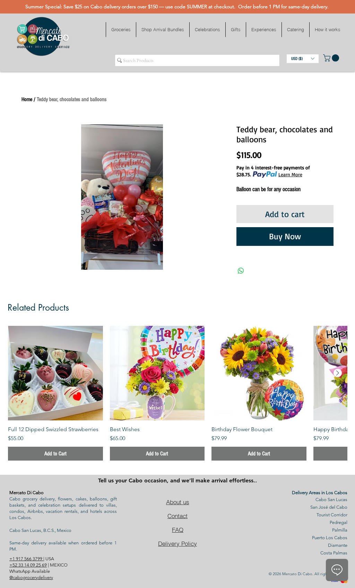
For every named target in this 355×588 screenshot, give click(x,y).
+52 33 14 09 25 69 (28, 565)
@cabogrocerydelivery (31, 577)
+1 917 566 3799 (26, 558)
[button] (121, 29)
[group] (177, 393)
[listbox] (303, 58)
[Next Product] (338, 373)
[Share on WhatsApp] (241, 271)
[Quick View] (55, 373)
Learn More (290, 174)
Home (26, 99)
